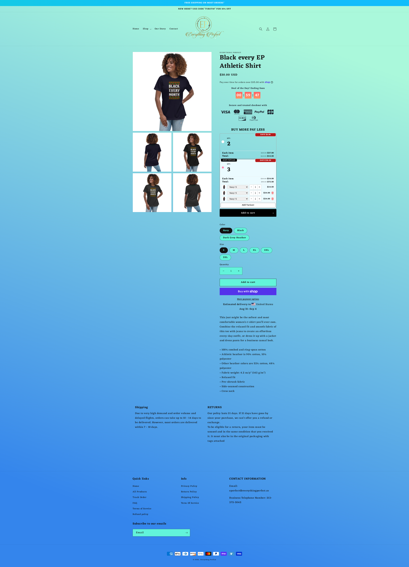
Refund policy (140, 514)
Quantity (224, 264)
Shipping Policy (190, 497)
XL (254, 250)
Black (240, 231)
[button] (147, 29)
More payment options (248, 299)
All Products (140, 492)
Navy (226, 231)
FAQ (135, 503)
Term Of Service (190, 503)
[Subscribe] (186, 532)
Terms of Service (142, 509)
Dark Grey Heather (234, 238)
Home (136, 486)
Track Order (140, 497)
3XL (225, 257)
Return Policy (189, 492)
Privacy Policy (189, 486)
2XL (266, 250)
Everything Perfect (208, 559)
